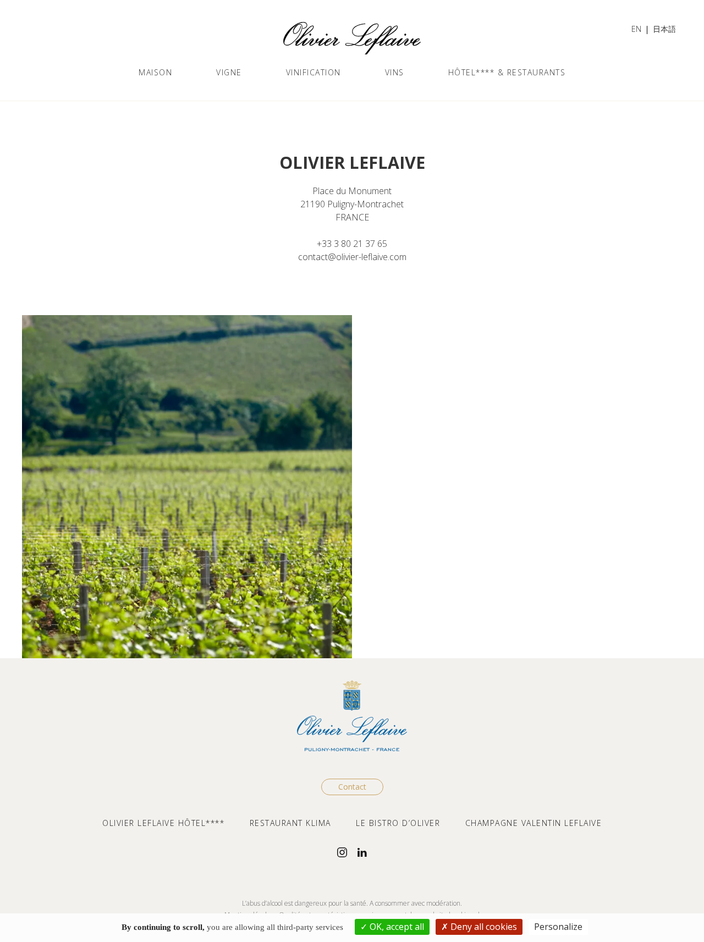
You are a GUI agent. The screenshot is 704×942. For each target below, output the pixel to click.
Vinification (313, 72)
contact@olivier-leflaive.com (352, 257)
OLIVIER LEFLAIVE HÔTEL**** (163, 823)
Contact (352, 786)
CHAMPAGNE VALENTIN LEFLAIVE (533, 823)
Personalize (558, 927)
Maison (155, 72)
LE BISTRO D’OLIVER (398, 823)
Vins (394, 72)
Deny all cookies (482, 927)
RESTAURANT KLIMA (290, 823)
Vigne (229, 72)
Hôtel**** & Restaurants (507, 72)
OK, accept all (395, 927)
